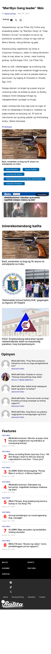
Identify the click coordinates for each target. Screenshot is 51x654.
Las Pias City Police (14, 174)
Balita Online (10, 14)
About (5, 597)
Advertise (31, 597)
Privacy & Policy (18, 597)
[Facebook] (11, 20)
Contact (42, 597)
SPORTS (30, 562)
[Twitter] (16, 20)
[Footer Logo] (12, 604)
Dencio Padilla (31, 169)
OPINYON (6, 574)
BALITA (5, 562)
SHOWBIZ (6, 568)
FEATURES (31, 568)
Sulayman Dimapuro (14, 184)
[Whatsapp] (21, 20)
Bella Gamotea (12, 169)
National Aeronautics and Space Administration (24, 179)
